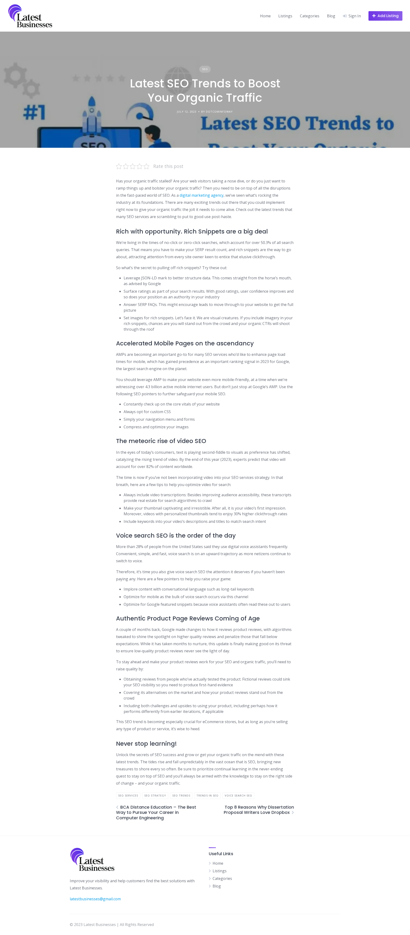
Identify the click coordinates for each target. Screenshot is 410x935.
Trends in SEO (207, 795)
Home (265, 16)
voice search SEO (238, 795)
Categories (309, 16)
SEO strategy (155, 795)
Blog (331, 16)
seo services (128, 795)
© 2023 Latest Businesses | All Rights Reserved (112, 924)
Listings (285, 16)
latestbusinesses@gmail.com (95, 899)
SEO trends (181, 795)
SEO (205, 69)
